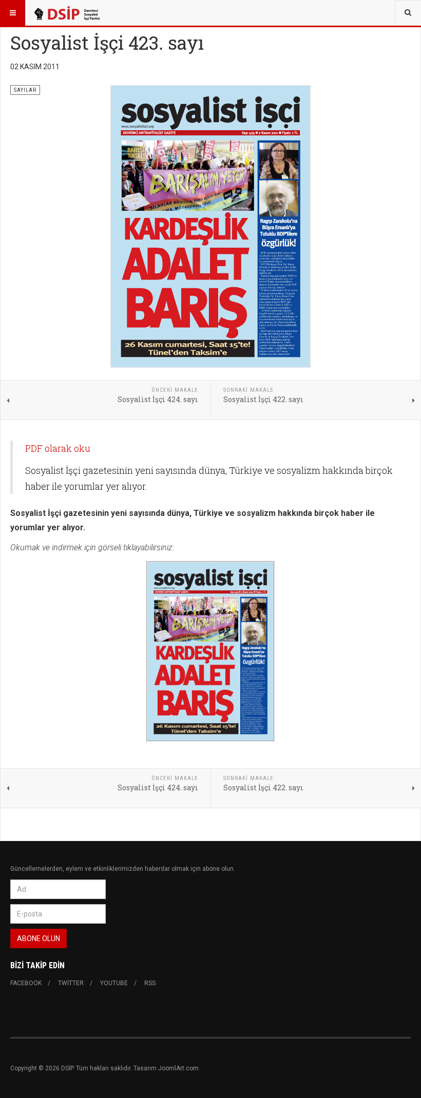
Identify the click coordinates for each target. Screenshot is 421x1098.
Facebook (26, 983)
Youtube (114, 983)
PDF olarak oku (57, 448)
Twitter (71, 983)
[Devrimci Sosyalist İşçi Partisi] (66, 13)
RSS (150, 983)
